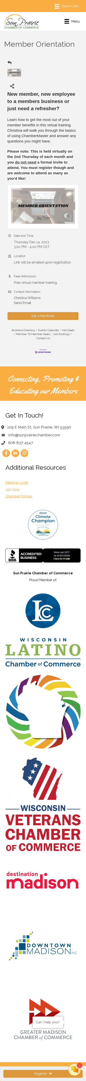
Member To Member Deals (33, 334)
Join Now (12, 489)
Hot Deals (68, 330)
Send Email (22, 303)
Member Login (16, 483)
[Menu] (67, 6)
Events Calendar (48, 330)
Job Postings (61, 334)
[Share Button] (12, 86)
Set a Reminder (43, 316)
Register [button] (40, 1074)
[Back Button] (9, 63)
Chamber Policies (18, 496)
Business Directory (23, 330)
